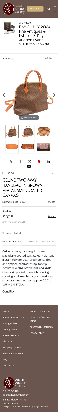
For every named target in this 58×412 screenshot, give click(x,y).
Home (6, 312)
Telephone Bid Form (13, 354)
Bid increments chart (11, 233)
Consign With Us (35, 9)
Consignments (10, 330)
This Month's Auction (13, 318)
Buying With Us (10, 324)
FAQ (5, 360)
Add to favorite (54, 174)
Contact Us (8, 366)
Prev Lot (9, 59)
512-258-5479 (11, 391)
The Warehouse (11, 336)
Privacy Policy (37, 333)
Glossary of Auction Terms (40, 319)
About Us (7, 342)
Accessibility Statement (41, 327)
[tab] (12, 243)
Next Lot (48, 58)
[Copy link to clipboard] (11, 162)
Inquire (52, 202)
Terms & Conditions (40, 312)
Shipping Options (12, 348)
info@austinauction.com (16, 395)
